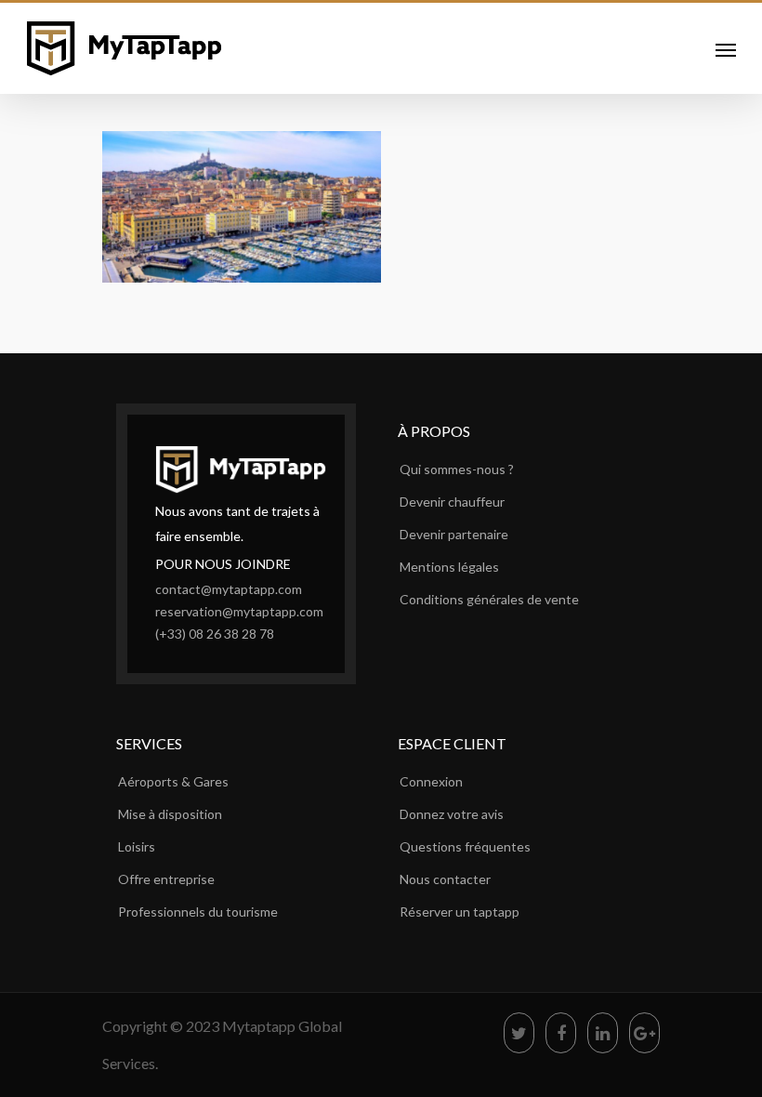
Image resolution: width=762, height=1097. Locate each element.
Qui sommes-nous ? (457, 469)
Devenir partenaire (454, 534)
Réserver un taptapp (459, 911)
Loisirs (136, 846)
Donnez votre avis (452, 814)
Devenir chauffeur (452, 501)
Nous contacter (445, 879)
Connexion (431, 781)
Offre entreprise (166, 879)
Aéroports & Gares (173, 781)
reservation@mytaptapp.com (239, 611)
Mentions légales (449, 567)
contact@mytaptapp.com (228, 589)
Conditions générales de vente (489, 599)
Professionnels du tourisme (198, 911)
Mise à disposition (170, 814)
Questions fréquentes (465, 846)
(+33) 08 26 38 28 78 (214, 633)
